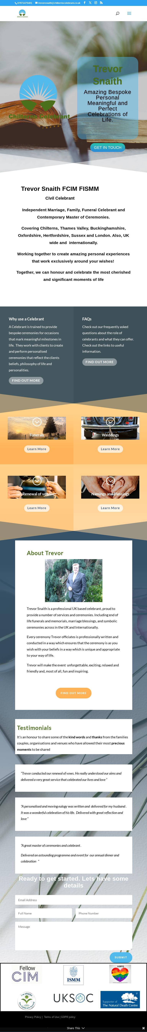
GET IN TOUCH (107, 147)
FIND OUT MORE (26, 380)
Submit (121, 957)
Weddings (110, 435)
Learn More (36, 449)
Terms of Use (51, 1017)
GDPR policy (68, 1017)
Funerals (37, 435)
